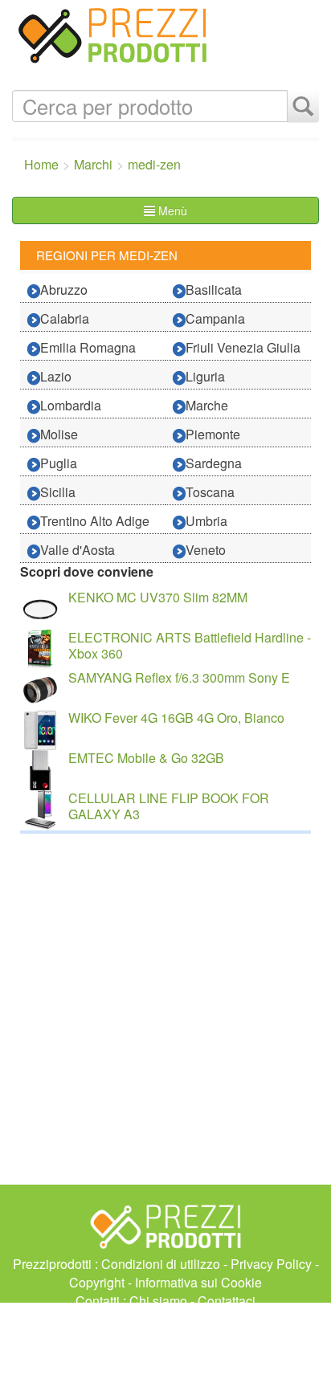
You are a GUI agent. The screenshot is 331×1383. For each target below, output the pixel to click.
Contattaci (226, 1300)
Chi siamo (158, 1300)
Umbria (206, 521)
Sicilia (58, 492)
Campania (215, 318)
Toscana (210, 492)
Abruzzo (64, 289)
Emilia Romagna (88, 347)
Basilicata (214, 289)
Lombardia (70, 405)
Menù (171, 210)
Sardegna (214, 463)
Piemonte (213, 434)
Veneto (206, 550)
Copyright (97, 1282)
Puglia (58, 463)
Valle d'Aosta (77, 550)
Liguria (205, 376)
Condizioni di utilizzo (160, 1263)
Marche (207, 405)
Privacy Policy (271, 1263)
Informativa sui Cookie (198, 1282)
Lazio (56, 376)
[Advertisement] (165, 1343)
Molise (59, 434)
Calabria (64, 318)
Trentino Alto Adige (94, 521)
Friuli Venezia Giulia (243, 347)
